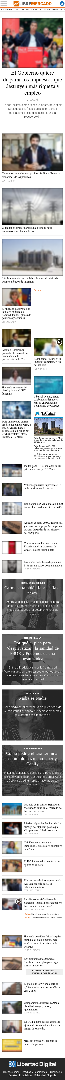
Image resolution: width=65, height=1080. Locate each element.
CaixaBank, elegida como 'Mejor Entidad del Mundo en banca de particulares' (48, 440)
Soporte (51, 1075)
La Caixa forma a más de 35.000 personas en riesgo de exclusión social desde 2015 (47, 456)
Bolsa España (7, 9)
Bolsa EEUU (36, 9)
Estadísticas (25, 1075)
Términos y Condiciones (34, 1072)
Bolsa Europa (22, 9)
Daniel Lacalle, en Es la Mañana (42, 914)
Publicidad (40, 1075)
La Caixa (48, 414)
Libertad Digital (32, 1064)
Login (62, 3)
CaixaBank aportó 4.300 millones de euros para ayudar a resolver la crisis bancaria (48, 448)
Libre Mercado (32, 3)
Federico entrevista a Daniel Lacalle (43, 918)
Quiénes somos (11, 1072)
